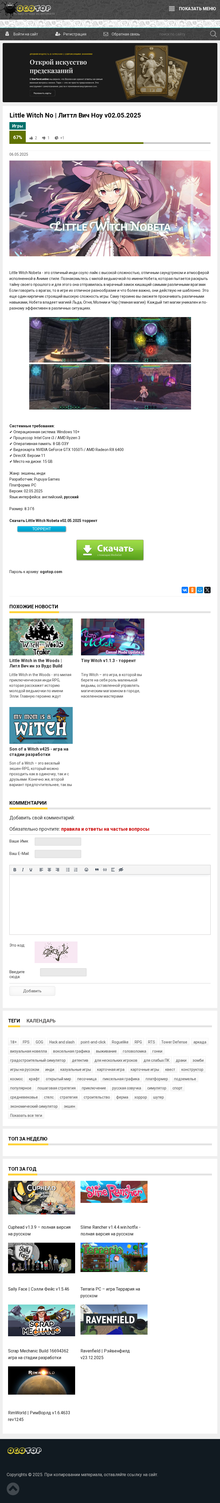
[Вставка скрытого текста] (121, 870)
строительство (97, 1097)
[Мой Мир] (200, 590)
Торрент (41, 529)
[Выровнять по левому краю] (41, 870)
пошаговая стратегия (57, 1088)
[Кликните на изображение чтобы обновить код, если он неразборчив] (56, 961)
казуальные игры (75, 1069)
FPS (26, 1042)
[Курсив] (23, 870)
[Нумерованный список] (76, 870)
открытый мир (58, 1079)
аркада (199, 1042)
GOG (39, 1042)
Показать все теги (26, 1115)
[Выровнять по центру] (49, 870)
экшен (69, 1106)
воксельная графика (71, 1051)
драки (181, 1060)
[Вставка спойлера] (113, 870)
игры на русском (24, 1069)
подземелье (185, 1079)
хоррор (140, 1097)
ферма (122, 1097)
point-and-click (93, 1042)
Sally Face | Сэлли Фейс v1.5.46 (38, 1289)
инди (49, 1069)
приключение (94, 1088)
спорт (177, 1088)
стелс (49, 1097)
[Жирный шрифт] (15, 870)
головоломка (134, 1051)
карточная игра (110, 1069)
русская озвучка (126, 1088)
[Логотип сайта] (27, 9)
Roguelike (120, 1042)
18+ (13, 1042)
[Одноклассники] (192, 590)
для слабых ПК (157, 1060)
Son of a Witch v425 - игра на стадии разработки (38, 752)
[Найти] (213, 34)
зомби (198, 1060)
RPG (138, 1042)
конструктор (192, 1069)
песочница (87, 1079)
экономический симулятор (34, 1106)
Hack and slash (62, 1042)
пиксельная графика (121, 1079)
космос (16, 1079)
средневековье (24, 1097)
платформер (157, 1079)
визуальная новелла (28, 1051)
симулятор (156, 1088)
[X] (207, 590)
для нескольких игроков (115, 1060)
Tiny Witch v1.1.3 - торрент (108, 660)
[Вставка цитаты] (97, 870)
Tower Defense (174, 1042)
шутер (158, 1097)
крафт (34, 1079)
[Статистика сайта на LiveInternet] (18, 1465)
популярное (20, 1088)
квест (170, 1069)
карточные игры (145, 1069)
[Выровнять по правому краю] (57, 870)
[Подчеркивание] (31, 870)
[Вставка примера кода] (105, 870)
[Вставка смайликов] (86, 870)
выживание (106, 1051)
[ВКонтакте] (185, 590)
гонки (157, 1051)
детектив (80, 1060)
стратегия (69, 1097)
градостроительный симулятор (38, 1060)
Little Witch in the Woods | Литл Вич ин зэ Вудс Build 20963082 (35, 666)
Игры (17, 126)
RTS (151, 1042)
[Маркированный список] (68, 870)
